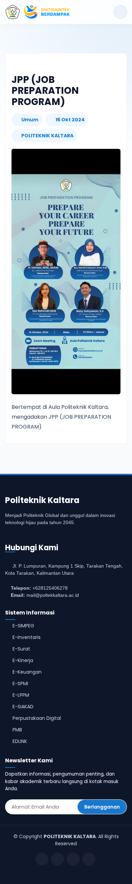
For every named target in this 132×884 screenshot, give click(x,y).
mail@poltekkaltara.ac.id (52, 595)
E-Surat (21, 648)
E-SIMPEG (23, 625)
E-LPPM (21, 695)
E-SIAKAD (23, 706)
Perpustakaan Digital (37, 718)
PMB (17, 729)
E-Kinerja (23, 660)
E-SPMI (20, 683)
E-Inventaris (27, 637)
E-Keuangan (27, 672)
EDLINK (20, 741)
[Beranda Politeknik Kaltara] (37, 12)
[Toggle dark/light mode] (120, 12)
